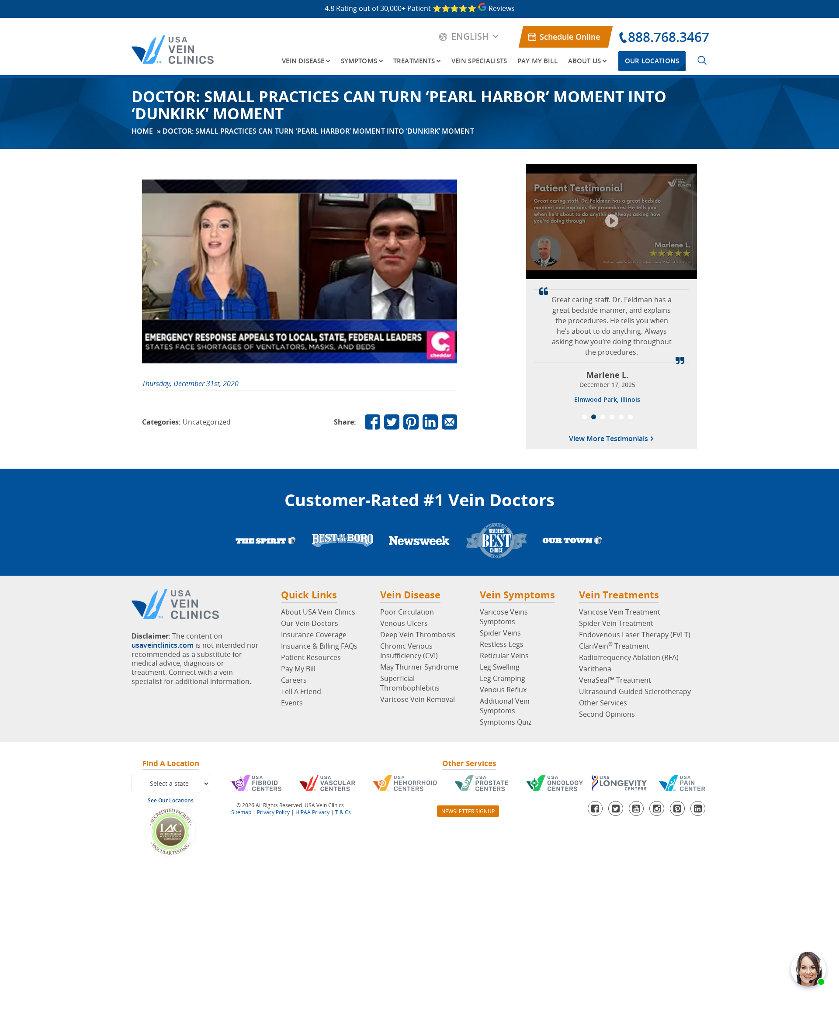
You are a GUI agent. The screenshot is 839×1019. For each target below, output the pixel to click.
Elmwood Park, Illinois (607, 399)
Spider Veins (500, 633)
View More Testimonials (609, 439)
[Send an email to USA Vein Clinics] (449, 421)
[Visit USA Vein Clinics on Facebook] (372, 421)
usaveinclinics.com (163, 645)
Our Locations (652, 61)
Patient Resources (311, 657)
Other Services (603, 703)
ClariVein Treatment (614, 646)
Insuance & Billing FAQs (319, 646)
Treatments (414, 61)
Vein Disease (303, 61)
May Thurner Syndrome (419, 667)
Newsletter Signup (468, 811)
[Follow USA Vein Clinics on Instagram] (656, 808)
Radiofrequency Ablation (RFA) (629, 657)
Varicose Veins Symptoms (504, 616)
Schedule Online (570, 36)
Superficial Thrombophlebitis (410, 683)
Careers (294, 680)
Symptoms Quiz (505, 722)
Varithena (595, 669)
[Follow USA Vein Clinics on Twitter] (391, 421)
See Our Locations (171, 800)
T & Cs (343, 811)
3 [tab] (602, 417)
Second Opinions (607, 714)
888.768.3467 (668, 37)
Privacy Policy (273, 811)
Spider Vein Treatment (616, 623)
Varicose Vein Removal (417, 699)
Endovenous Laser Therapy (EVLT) (634, 634)
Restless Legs (502, 644)
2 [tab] (593, 417)
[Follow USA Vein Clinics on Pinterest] (411, 421)
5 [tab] (621, 417)
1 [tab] (584, 417)
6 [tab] (630, 417)
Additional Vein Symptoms (505, 705)
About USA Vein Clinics (318, 612)
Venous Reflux (503, 689)
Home (142, 131)
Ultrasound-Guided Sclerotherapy (635, 691)
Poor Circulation (407, 612)
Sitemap (241, 811)
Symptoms (359, 61)
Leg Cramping (502, 678)
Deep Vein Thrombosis (417, 634)
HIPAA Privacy (312, 811)
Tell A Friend (301, 691)
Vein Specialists (479, 61)
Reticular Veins (504, 655)
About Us (584, 61)
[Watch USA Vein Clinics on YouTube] (636, 808)
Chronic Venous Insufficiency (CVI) (409, 650)
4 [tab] (612, 417)
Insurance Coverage (314, 634)
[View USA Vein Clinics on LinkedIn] (430, 421)
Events (292, 703)
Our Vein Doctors (309, 623)
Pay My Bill (537, 61)
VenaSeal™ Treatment (615, 680)
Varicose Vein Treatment (619, 612)
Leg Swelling (500, 667)
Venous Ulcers (404, 623)
